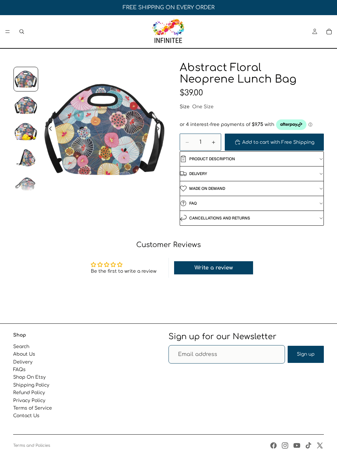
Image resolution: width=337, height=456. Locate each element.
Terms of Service (32, 408)
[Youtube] (297, 445)
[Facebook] (273, 445)
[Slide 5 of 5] (26, 184)
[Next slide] (160, 129)
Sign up (306, 354)
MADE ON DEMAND (207, 188)
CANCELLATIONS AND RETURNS (219, 218)
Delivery (23, 362)
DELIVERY (198, 173)
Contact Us (26, 416)
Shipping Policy (31, 385)
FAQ (193, 203)
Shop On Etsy (29, 377)
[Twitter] (320, 445)
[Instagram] (285, 445)
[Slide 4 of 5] (26, 158)
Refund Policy (29, 392)
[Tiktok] (308, 445)
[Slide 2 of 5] (26, 105)
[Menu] (7, 31)
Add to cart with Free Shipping (278, 142)
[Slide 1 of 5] (26, 79)
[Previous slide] (48, 129)
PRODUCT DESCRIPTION (212, 159)
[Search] (21, 31)
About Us (24, 354)
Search (21, 346)
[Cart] (329, 31)
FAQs (19, 369)
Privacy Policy (29, 400)
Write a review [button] (213, 268)
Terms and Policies (31, 445)
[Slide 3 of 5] (26, 131)
